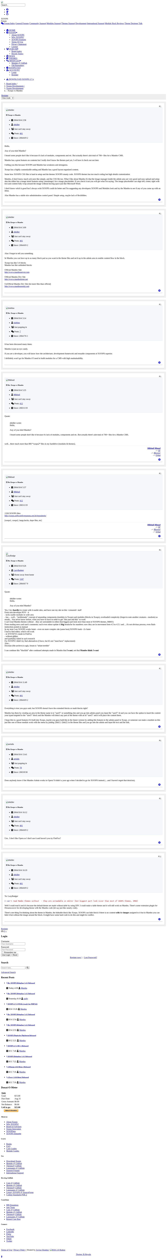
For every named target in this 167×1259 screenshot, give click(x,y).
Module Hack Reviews (114, 23)
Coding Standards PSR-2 (16, 1195)
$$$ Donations (12, 1205)
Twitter (9, 1241)
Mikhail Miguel (153, 448)
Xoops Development (14, 88)
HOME (12, 30)
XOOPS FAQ (14, 68)
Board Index (16, 51)
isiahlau (17, 323)
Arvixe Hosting (42, 1250)
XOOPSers (11, 1131)
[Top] (159, 200)
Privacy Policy (20, 1250)
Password (5, 947)
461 (21, 133)
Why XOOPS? (17, 37)
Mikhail (17, 395)
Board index (11, 84)
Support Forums (13, 1170)
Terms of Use (6, 1250)
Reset (15, 955)
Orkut (158, 455)
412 (21, 403)
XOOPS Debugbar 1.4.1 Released (19, 1056)
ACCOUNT (14, 70)
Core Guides (11, 1149)
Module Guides (12, 1151)
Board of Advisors (13, 1126)
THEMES (12, 58)
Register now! (76, 957)
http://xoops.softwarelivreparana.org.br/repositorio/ (25, 516)
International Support (95, 23)
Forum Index (9, 23)
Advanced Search (8, 972)
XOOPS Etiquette (13, 1134)
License (14, 47)
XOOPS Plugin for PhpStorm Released (21, 1035)
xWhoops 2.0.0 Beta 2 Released (19, 1067)
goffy (26, 999)
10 (160, 856)
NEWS (11, 56)
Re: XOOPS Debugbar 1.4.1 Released (21, 983)
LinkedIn (10, 1232)
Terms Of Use (17, 42)
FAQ (8, 1146)
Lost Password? (90, 957)
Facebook (10, 1229)
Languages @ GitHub (15, 1168)
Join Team (10, 1207)
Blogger (157, 453)
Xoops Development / (15, 86)
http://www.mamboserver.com (17, 272)
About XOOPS (17, 35)
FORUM (13, 49)
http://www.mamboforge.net (16, 279)
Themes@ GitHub (14, 1166)
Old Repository (17, 65)
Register (14, 75)
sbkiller (17, 124)
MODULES (14, 61)
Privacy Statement (18, 44)
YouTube (10, 1236)
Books (9, 1144)
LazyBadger (19, 570)
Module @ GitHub (19, 63)
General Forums (22, 23)
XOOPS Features (18, 39)
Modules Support (54, 23)
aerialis (16, 759)
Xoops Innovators (13, 1129)
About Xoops (11, 1122)
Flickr (8, 1234)
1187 (22, 579)
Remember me (10, 952)
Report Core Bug (13, 1219)
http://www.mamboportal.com (17, 286)
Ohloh (8, 1239)
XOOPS (12, 32)
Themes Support (68, 23)
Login (13, 72)
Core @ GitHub (13, 1183)
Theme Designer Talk (133, 23)
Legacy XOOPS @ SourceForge (20, 1192)
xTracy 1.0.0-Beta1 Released (18, 1077)
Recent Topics (17, 54)
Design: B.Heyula (83, 1254)
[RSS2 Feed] (57, 1250)
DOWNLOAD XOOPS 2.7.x (21, 79)
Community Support (37, 23)
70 (21, 768)
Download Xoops (13, 1161)
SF (159, 450)
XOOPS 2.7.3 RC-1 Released (17, 1046)
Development (81, 23)
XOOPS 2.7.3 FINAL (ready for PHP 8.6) (22, 1004)
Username (5, 941)
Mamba (24, 988)
